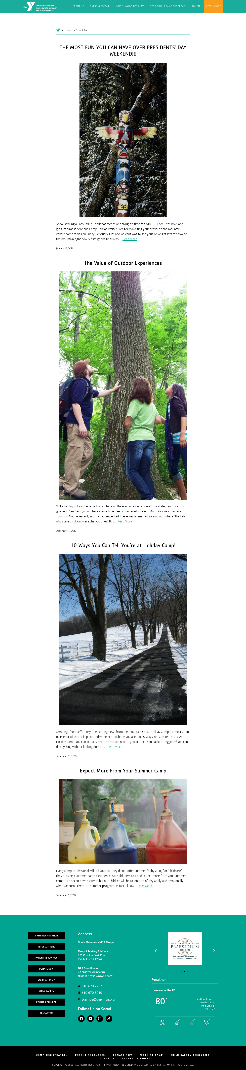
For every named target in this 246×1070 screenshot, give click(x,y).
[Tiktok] (109, 1018)
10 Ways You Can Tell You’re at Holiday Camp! (123, 545)
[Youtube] (90, 1018)
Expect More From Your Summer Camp (123, 771)
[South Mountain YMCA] (58, 30)
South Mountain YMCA (41, 6)
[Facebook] (81, 1018)
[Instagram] (99, 1018)
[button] (156, 951)
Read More (129, 239)
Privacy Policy (111, 1065)
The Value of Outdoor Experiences (123, 263)
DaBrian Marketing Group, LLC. (175, 1065)
